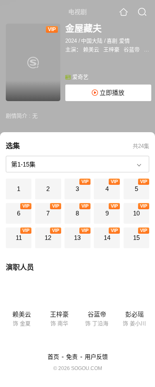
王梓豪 (111, 49)
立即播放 (111, 92)
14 (107, 237)
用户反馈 (96, 356)
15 (136, 237)
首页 (53, 356)
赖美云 (91, 49)
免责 (72, 356)
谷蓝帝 (132, 49)
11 (19, 237)
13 (77, 237)
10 (136, 213)
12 (48, 237)
